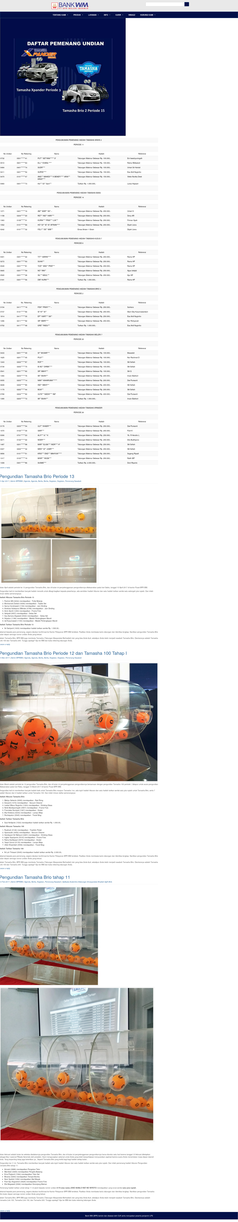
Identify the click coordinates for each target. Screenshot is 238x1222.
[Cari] (186, 4)
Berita (40, 481)
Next (157, 1064)
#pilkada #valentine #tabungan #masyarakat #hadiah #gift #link (87, 882)
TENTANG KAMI (59, 15)
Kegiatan (52, 481)
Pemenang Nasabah (73, 481)
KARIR (118, 15)
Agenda (27, 481)
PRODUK (77, 15)
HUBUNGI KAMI (146, 15)
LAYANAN (92, 15)
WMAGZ (131, 15)
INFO (106, 15)
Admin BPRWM (17, 481)
